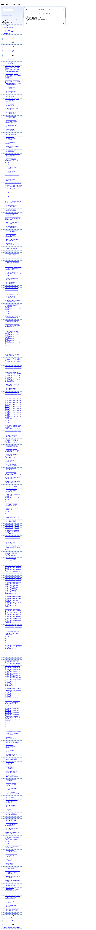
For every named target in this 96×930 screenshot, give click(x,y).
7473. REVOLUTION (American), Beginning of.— (13, 566)
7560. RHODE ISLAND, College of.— (11, 734)
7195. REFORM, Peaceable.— (10, 142)
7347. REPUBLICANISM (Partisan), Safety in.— (12, 372)
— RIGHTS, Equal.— (9, 785)
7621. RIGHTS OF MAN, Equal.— (11, 824)
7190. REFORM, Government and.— (11, 135)
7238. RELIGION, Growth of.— (11, 206)
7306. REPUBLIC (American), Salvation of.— (12, 304)
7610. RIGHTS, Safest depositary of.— (11, 805)
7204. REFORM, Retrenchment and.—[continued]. (13, 154)
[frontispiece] (7, 23)
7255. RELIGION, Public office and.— (11, 228)
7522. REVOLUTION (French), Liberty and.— (12, 664)
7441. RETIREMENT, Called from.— (11, 516)
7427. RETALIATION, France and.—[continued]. (13, 494)
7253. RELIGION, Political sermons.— (11, 226)
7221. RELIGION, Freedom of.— (11, 179)
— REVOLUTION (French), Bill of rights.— (12, 622)
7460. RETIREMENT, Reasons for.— (11, 546)
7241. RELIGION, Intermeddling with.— (11, 210)
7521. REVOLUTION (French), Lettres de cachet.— (13, 663)
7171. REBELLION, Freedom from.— (11, 105)
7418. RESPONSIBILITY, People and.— (12, 482)
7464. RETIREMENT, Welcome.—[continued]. (12, 552)
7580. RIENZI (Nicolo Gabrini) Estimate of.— (12, 760)
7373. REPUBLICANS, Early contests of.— (12, 418)
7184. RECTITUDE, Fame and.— (11, 126)
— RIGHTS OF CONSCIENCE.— (11, 819)
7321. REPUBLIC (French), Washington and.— (12, 326)
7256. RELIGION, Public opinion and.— (12, 230)
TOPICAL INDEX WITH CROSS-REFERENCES (12, 927)
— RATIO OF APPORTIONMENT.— (11, 84)
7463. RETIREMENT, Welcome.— (11, 550)
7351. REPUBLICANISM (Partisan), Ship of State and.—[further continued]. (12, 380)
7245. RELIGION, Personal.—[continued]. (11, 215)
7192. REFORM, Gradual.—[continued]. (12, 138)
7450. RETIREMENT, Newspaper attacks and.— (12, 530)
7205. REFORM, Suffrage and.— (11, 155)
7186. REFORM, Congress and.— (11, 130)
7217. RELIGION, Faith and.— (10, 172)
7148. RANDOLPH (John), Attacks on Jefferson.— (13, 72)
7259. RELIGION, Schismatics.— (11, 234)
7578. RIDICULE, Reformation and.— (11, 758)
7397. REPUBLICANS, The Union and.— (11, 454)
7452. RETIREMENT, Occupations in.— (12, 533)
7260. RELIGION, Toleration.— (10, 235)
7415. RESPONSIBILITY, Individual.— (12, 478)
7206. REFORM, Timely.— (10, 156)
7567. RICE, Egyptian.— (10, 743)
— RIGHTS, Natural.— (9, 796)
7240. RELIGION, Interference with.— (11, 209)
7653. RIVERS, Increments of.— (11, 868)
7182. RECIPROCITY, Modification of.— (11, 122)
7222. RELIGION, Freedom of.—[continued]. (12, 180)
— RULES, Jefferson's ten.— (10, 902)
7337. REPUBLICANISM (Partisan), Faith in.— (12, 355)
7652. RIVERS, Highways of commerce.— (11, 867)
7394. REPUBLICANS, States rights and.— (12, 450)
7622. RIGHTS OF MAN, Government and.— (12, 825)
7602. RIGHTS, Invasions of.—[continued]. (12, 793)
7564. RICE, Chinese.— (9, 739)
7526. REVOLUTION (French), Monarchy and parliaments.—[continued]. (12, 674)
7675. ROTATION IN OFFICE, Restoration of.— (12, 898)
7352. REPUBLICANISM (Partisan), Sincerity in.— (13, 381)
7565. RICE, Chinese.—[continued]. (11, 741)
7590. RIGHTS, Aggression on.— (11, 775)
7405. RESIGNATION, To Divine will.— (12, 465)
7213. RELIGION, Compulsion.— (11, 167)
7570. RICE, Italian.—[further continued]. (11, 747)
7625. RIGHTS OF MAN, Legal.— (11, 829)
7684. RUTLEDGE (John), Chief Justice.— (12, 911)
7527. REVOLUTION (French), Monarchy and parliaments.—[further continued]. (12, 676)
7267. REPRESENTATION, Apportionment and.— (13, 244)
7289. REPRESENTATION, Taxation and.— (12, 278)
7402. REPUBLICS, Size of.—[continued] (11, 461)
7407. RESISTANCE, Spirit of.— (11, 468)
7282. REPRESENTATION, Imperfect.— (12, 268)
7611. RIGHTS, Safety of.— (10, 806)
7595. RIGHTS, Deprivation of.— (11, 783)
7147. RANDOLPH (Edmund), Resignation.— (12, 71)
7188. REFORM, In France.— (10, 133)
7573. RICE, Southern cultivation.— (11, 751)
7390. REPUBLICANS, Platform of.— (11, 445)
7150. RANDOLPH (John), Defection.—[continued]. (13, 75)
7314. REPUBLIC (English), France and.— (12, 317)
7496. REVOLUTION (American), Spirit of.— (12, 609)
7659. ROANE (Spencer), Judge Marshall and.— (12, 876)
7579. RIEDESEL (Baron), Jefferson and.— (12, 759)
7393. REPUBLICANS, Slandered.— (11, 449)
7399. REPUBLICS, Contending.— (11, 457)
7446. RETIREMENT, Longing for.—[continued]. (13, 522)
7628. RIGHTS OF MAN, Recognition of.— (12, 833)
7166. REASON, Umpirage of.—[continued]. (12, 99)
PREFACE (7, 26)
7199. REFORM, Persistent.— (10, 147)
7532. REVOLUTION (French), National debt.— (12, 685)
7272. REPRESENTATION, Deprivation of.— (12, 253)
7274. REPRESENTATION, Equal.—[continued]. (12, 255)
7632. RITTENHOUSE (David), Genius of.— (12, 839)
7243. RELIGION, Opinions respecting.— (11, 213)
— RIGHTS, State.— (9, 809)
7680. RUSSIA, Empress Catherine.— (11, 906)
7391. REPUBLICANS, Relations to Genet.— (12, 446)
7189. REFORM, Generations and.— (11, 134)
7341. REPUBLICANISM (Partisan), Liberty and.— (13, 361)
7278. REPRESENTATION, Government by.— (12, 262)
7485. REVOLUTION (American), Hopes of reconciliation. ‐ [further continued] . (12, 590)
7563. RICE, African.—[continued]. (11, 738)
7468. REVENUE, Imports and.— (11, 558)
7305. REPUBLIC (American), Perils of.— (11, 302)
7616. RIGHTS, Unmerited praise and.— (12, 814)
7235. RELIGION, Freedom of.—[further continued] (13, 202)
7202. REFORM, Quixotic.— (10, 151)
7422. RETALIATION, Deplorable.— (11, 487)
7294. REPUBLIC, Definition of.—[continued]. (12, 284)
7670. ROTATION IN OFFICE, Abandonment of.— (13, 890)
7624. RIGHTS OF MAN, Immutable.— (12, 828)
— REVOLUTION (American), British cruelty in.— (13, 571)
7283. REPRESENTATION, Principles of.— (12, 269)
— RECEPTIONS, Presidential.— (11, 116)
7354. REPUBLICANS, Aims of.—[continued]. (12, 384)
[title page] (7, 25)
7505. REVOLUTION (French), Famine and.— (12, 634)
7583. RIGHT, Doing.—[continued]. (11, 764)
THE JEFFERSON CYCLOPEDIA (9, 31)
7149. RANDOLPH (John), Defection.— (12, 74)
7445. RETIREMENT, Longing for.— (11, 521)
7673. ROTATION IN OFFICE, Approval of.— (12, 896)
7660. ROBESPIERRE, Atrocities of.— (11, 877)
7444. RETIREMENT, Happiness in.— (11, 520)
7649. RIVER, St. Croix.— (10, 863)
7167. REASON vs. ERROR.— (10, 100)
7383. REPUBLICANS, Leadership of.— (12, 435)
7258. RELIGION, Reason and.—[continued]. (12, 232)
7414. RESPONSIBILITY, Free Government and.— (13, 477)
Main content (8, 1)
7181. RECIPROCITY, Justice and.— (11, 121)
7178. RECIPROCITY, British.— (11, 117)
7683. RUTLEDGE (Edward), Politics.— (12, 910)
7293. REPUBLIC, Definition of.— (11, 283)
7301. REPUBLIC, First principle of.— (11, 297)
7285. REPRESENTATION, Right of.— (12, 272)
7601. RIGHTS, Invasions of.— (10, 792)
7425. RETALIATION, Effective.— (11, 491)
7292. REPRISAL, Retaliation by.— (11, 282)
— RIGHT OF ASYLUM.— (10, 768)
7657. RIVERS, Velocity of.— (10, 873)
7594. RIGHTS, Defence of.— (10, 781)
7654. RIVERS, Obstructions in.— (11, 869)
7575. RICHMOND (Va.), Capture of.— (12, 754)
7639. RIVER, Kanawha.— (10, 850)
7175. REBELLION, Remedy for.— (11, 112)
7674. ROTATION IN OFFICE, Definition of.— (12, 897)
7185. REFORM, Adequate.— (10, 129)
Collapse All (4, 928)
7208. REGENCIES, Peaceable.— (11, 159)
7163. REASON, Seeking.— (10, 95)
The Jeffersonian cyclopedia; (7, 15)
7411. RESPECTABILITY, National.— (11, 473)
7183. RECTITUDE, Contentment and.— (12, 125)
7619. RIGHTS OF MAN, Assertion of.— (12, 821)
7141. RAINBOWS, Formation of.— (11, 62)
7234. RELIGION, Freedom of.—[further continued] (13, 201)
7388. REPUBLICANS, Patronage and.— (12, 442)
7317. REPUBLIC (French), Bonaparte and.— (12, 321)
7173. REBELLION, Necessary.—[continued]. (12, 108)
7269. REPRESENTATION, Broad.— (11, 247)
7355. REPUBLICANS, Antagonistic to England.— (13, 385)
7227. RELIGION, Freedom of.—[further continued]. (13, 188)
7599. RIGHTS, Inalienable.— (10, 789)
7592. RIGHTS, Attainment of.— (11, 777)
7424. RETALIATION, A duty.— (11, 490)
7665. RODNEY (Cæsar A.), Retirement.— (11, 884)
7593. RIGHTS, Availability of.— (11, 779)
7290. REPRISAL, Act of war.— (10, 279)
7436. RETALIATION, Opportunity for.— (11, 508)
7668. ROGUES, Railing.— (10, 888)
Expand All (8, 928)
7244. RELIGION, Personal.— (10, 214)
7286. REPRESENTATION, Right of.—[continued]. (13, 273)
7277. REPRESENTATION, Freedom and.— (12, 261)
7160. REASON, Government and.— (11, 91)
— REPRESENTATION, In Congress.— (12, 248)
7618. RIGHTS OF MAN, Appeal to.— (11, 820)
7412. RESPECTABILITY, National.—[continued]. (13, 474)
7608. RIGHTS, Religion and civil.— (11, 802)
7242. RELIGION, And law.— (10, 211)
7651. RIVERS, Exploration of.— (11, 865)
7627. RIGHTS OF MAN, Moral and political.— (12, 832)
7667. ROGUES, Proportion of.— (11, 886)
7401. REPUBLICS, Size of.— (10, 460)
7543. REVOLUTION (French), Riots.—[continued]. (13, 703)
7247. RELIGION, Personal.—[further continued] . (13, 218)
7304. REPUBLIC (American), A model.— (11, 301)
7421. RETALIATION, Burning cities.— (12, 486)
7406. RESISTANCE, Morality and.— (11, 466)
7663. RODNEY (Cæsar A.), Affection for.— (12, 881)
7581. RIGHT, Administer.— (10, 762)
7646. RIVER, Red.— (9, 859)
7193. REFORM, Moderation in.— (11, 139)
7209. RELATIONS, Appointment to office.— (12, 160)
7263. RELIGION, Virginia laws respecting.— (12, 239)
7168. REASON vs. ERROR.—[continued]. (12, 101)
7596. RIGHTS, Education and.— (11, 784)
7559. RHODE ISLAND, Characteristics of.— (12, 733)
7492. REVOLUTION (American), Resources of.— (13, 602)
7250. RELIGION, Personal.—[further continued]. (13, 222)
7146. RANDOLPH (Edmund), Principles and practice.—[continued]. (12, 70)
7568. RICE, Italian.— (9, 745)
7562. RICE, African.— (9, 737)
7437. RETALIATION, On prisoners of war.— (12, 509)
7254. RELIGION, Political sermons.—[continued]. (13, 227)
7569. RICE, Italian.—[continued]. (11, 746)
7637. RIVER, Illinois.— (9, 847)
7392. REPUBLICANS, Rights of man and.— (12, 447)
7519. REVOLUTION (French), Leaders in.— (12, 660)
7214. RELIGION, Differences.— (11, 168)
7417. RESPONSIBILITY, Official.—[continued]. (12, 481)
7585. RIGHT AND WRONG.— (10, 767)
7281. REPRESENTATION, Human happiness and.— (13, 267)
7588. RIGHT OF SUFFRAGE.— (11, 772)
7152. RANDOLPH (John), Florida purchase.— (12, 78)
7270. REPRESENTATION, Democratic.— (11, 249)
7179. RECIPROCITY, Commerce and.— (12, 118)
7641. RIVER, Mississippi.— (10, 852)
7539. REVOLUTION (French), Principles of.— (12, 697)
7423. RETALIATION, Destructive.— (11, 489)
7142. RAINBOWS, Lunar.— (10, 63)
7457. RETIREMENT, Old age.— (11, 542)
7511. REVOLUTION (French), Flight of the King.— (13, 645)
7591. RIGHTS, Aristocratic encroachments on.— (12, 776)
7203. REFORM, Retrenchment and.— (11, 152)
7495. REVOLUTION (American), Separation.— (12, 607)
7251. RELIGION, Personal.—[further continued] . (13, 223)
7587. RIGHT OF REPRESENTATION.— (11, 771)
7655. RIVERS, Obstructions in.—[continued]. (12, 871)
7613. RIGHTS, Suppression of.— (11, 810)
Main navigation (14, 1)
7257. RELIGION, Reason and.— (11, 231)
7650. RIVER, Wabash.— (10, 864)
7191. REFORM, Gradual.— (10, 137)
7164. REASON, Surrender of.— (11, 96)
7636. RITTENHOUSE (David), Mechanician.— (12, 846)
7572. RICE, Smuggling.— (10, 750)
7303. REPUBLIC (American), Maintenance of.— (13, 300)
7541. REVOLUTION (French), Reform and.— (12, 701)
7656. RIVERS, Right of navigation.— (11, 872)
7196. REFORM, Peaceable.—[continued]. (11, 143)
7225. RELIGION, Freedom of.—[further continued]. (13, 185)
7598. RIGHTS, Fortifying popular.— (11, 788)
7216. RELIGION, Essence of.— (11, 171)
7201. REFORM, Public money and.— (11, 150)
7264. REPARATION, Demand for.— (11, 240)
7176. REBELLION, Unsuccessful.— (11, 113)
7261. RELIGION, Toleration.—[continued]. (12, 236)
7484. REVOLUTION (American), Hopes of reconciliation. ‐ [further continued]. (12, 588)
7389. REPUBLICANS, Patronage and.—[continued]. (13, 443)
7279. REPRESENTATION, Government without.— (13, 263)
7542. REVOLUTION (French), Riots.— (12, 702)
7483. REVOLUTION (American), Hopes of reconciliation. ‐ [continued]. (12, 586)
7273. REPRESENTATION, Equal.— (11, 254)
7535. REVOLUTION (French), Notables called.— (13, 690)
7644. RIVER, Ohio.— (9, 856)
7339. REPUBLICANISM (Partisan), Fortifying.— (13, 358)
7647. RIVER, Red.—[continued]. (11, 860)
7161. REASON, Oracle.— (10, 92)
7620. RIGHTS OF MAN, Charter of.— (12, 823)
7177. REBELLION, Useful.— (10, 114)
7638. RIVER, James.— (9, 848)
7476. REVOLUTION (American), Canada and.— (13, 572)
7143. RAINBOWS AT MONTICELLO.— (11, 64)
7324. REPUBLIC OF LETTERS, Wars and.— (12, 331)
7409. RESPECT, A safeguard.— (10, 470)
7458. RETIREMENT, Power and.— (11, 543)
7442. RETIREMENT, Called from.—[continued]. (13, 517)
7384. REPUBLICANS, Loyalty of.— (11, 436)
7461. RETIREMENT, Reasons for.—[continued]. (12, 547)
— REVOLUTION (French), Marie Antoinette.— (12, 666)
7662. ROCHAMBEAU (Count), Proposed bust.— (13, 880)
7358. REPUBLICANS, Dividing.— (11, 389)
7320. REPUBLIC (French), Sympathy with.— (12, 325)
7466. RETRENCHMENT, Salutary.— (11, 555)
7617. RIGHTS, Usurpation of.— (11, 815)
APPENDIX (9, 926)
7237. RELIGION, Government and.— (11, 205)
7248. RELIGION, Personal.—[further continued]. (13, 219)
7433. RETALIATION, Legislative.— (11, 504)
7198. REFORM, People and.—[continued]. (12, 146)
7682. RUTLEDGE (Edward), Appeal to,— (12, 909)
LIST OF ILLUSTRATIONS (8, 27)
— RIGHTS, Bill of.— (9, 780)
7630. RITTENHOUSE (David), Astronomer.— (12, 836)
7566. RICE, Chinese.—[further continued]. (12, 742)
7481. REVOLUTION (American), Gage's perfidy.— (13, 582)
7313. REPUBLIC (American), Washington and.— (13, 316)
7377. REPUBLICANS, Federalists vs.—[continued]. (13, 425)
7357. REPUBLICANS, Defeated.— (11, 388)
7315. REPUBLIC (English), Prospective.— (12, 318)
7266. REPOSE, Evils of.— (10, 243)
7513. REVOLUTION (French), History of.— (12, 648)
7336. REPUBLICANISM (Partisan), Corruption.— (13, 354)
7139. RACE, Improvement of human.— (12, 59)
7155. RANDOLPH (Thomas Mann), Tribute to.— (13, 83)
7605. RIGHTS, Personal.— (10, 798)
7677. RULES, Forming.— (10, 901)
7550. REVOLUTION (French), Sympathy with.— (13, 716)
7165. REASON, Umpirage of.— (11, 97)
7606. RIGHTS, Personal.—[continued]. (12, 800)
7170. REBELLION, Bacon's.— (10, 104)
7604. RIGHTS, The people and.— (11, 797)
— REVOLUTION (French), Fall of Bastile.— (12, 633)
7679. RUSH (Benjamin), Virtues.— (11, 905)
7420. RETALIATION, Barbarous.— (11, 485)
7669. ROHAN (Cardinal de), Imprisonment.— (12, 889)
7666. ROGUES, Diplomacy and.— (11, 885)
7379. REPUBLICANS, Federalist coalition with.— (13, 428)
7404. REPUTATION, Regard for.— (11, 464)
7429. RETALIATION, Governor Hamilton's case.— (13, 497)
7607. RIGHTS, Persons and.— (10, 801)
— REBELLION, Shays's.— (10, 109)
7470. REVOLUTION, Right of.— (11, 560)
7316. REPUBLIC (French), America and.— (12, 320)
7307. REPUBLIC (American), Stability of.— (12, 305)
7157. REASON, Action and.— (10, 87)
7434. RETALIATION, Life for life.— (11, 505)
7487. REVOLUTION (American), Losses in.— (12, 593)
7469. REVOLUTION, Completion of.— (12, 559)
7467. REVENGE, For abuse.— (10, 556)
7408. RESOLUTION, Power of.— (11, 469)
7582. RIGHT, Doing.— (9, 763)
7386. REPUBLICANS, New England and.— (12, 439)
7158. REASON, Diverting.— (10, 88)
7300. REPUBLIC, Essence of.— (11, 296)
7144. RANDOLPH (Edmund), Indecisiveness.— (12, 66)
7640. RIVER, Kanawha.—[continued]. (12, 851)
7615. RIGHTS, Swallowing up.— (11, 813)
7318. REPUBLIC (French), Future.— (11, 322)
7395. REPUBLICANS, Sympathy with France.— (12, 451)
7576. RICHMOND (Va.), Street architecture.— (12, 755)
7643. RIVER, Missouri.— (10, 855)
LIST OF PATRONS (8, 30)
